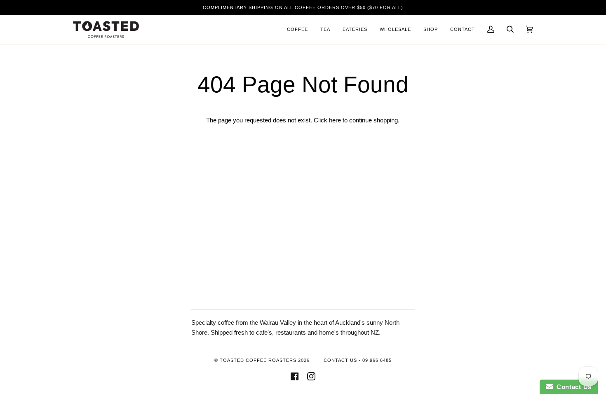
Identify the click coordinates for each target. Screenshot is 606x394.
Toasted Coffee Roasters (258, 360)
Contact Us (572, 386)
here (335, 120)
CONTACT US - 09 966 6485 (358, 360)
